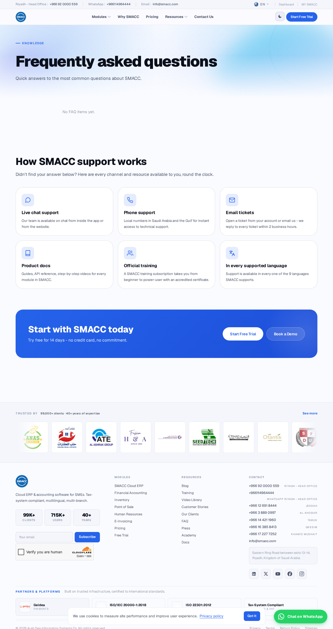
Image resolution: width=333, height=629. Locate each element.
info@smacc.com (165, 4)
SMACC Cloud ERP (128, 486)
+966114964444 (119, 4)
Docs (185, 542)
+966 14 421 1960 (283, 520)
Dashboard (286, 4)
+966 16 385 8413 (283, 527)
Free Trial (121, 535)
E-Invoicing (123, 521)
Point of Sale (123, 507)
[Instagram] (302, 574)
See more (310, 413)
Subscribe (87, 537)
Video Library (192, 500)
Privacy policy (211, 616)
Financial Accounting (130, 493)
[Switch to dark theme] (280, 16)
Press (186, 528)
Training (188, 493)
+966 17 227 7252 (283, 534)
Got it (252, 616)
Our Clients (190, 514)
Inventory (121, 500)
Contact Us (204, 16)
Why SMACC (128, 16)
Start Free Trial (302, 17)
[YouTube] (278, 574)
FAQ (185, 521)
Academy (189, 535)
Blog (185, 486)
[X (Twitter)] (266, 574)
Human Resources (128, 514)
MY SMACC (309, 4)
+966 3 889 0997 (283, 512)
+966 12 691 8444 (283, 505)
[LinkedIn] (254, 574)
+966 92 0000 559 (64, 4)
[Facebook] (290, 574)
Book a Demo (285, 333)
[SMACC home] (21, 17)
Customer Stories (195, 507)
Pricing (152, 16)
